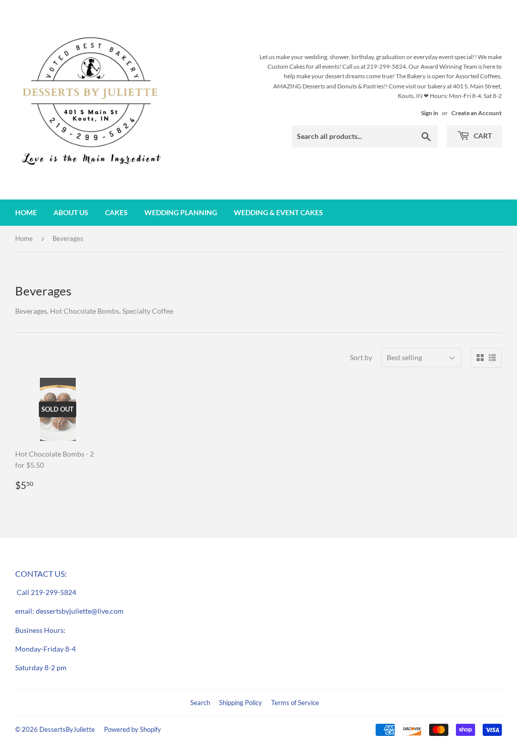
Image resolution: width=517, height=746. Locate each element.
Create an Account (476, 113)
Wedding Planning (180, 212)
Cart (482, 135)
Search (200, 703)
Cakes (116, 212)
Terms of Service (295, 703)
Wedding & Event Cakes (278, 212)
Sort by (361, 357)
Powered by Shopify (132, 729)
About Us (71, 212)
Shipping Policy (240, 703)
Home (26, 212)
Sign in (429, 113)
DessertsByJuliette (67, 729)
